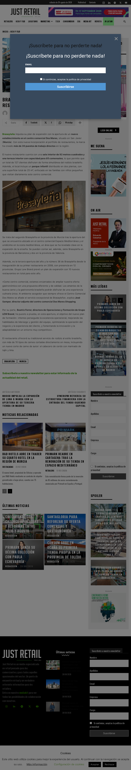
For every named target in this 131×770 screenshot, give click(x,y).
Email (28, 64)
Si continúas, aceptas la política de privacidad (67, 79)
